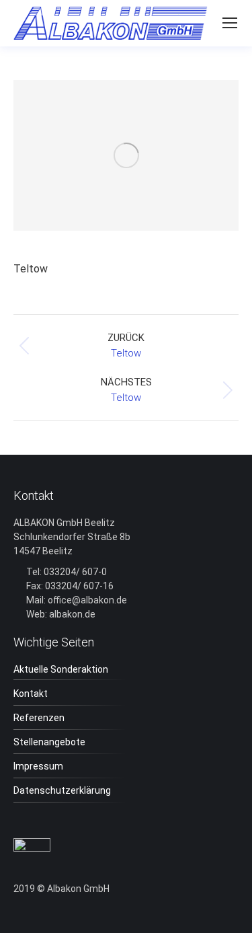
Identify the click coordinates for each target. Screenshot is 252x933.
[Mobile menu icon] (230, 23)
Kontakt (30, 693)
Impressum (38, 766)
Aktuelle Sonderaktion (60, 669)
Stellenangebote (49, 742)
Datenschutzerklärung (62, 790)
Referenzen (39, 717)
